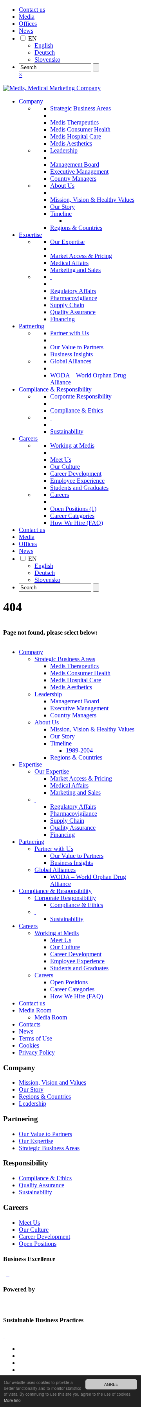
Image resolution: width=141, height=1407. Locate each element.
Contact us (32, 9)
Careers (28, 438)
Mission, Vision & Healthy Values (92, 199)
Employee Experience (77, 480)
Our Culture (65, 466)
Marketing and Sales (75, 270)
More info (12, 1400)
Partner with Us (69, 333)
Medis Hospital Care (75, 136)
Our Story (62, 206)
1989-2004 (79, 750)
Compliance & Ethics (76, 410)
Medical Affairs (69, 263)
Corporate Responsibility (81, 396)
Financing (62, 319)
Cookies (29, 1045)
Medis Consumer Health (80, 129)
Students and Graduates (79, 487)
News (26, 30)
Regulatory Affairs (73, 291)
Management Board (74, 164)
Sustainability (66, 431)
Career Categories (72, 515)
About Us (62, 185)
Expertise (30, 234)
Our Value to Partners (76, 347)
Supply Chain (67, 305)
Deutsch (44, 52)
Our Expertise (67, 241)
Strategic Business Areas (80, 108)
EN (32, 38)
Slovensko (47, 59)
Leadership (64, 150)
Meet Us (60, 459)
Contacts (29, 1024)
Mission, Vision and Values (52, 1082)
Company (31, 101)
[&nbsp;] (51, 277)
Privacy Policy (37, 1052)
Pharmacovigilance (73, 298)
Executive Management (79, 171)
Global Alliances (70, 361)
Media (26, 16)
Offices (28, 23)
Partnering (31, 326)
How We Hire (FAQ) (76, 522)
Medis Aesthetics (71, 143)
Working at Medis (72, 445)
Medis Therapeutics (74, 122)
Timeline (61, 213)
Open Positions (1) (73, 508)
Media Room (35, 1010)
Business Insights (71, 354)
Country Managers (73, 178)
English (43, 45)
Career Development (75, 473)
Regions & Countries (76, 227)
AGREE (111, 1384)
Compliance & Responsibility (55, 389)
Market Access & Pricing (81, 256)
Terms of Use (35, 1038)
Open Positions (69, 982)
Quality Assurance (73, 312)
